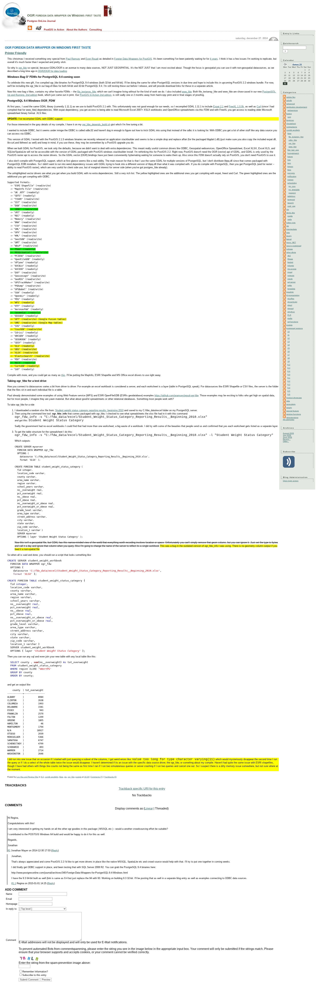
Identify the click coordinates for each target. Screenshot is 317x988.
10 (288, 332)
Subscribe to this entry (34, 975)
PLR (289, 315)
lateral (289, 239)
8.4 (288, 371)
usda (289, 219)
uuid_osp (291, 206)
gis (65, 777)
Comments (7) (97, 777)
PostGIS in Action (54, 29)
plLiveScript (292, 302)
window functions (293, 414)
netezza (290, 275)
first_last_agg (293, 150)
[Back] (285, 65)
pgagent (292, 193)
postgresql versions (294, 328)
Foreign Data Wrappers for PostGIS (133, 58)
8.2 (288, 365)
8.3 (288, 368)
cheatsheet (291, 124)
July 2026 (287, 435)
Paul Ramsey (73, 58)
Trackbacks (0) (110, 777)
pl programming (292, 295)
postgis (78, 777)
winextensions (292, 417)
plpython (291, 312)
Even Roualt (92, 58)
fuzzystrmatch (293, 153)
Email (9, 899)
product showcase (294, 398)
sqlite (289, 285)
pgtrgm (290, 180)
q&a (288, 401)
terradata (291, 289)
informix (290, 266)
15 (288, 348)
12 (288, 338)
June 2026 (287, 437)
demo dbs (290, 213)
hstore (290, 157)
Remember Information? (35, 971)
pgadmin (290, 292)
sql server (291, 282)
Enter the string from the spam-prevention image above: (54, 962)
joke (288, 233)
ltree (289, 170)
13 (288, 342)
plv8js (289, 318)
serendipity (291, 404)
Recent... (287, 439)
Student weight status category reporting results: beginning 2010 (89, 410)
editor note (291, 223)
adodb (289, 100)
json (289, 163)
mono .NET (291, 242)
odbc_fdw (293, 140)
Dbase (290, 259)
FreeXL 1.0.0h (236, 106)
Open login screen (290, 481)
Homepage (11, 904)
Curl (259, 106)
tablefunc (291, 196)
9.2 (288, 381)
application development (296, 107)
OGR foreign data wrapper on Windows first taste (64, 15)
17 (288, 355)
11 (288, 335)
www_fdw (187, 91)
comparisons (291, 127)
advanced (290, 104)
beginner (290, 120)
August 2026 (288, 433)
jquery (289, 236)
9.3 (288, 384)
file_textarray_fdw (86, 91)
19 (288, 361)
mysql (289, 272)
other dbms (291, 252)
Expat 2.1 (218, 106)
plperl (289, 305)
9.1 (288, 378)
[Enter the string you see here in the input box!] (30, 957)
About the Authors (76, 29)
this (63, 375)
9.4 (42, 777)
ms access (291, 269)
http (289, 160)
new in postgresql (293, 246)
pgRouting (291, 176)
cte (287, 209)
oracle (290, 279)
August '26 (297, 64)
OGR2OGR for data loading (52, 71)
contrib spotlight (51, 777)
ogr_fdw (23, 67)
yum (289, 117)
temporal (291, 200)
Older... (286, 441)
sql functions (292, 322)
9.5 (288, 391)
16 (288, 351)
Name (9, 894)
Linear (149, 808)
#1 (9, 850)
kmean (290, 166)
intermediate (291, 229)
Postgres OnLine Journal (41, 21)
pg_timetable (294, 190)
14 (288, 345)
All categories (288, 420)
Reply (55, 850)
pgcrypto (291, 173)
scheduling (292, 183)
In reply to (11, 908)
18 (288, 358)
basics (289, 114)
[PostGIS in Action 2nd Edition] (108, 15)
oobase (289, 249)
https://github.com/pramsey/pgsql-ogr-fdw (176, 395)
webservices (292, 110)
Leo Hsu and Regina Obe (27, 777)
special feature (292, 411)
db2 (289, 256)
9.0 (288, 375)
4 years (214, 58)
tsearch (290, 203)
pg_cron (292, 186)
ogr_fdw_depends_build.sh (96, 124)
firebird (290, 262)
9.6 (288, 394)
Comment (11, 940)
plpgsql (290, 309)
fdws (61, 777)
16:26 (86, 777)
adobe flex (290, 97)
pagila (290, 216)
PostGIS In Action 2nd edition (95, 95)
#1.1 (13, 883)
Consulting (95, 29)
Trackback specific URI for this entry (142, 788)
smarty (289, 408)
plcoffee (290, 299)
